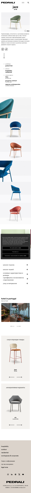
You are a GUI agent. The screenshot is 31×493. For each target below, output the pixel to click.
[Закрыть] (28, 235)
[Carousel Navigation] (15, 326)
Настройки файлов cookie (15, 247)
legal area (4, 467)
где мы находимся (7, 464)
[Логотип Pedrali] (8, 2)
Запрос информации (8, 461)
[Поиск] (28, 2)
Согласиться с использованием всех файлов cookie (15, 255)
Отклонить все (15, 251)
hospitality (8, 70)
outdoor (4, 449)
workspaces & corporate (9, 456)
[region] (15, 246)
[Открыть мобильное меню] (23, 2)
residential (8, 72)
